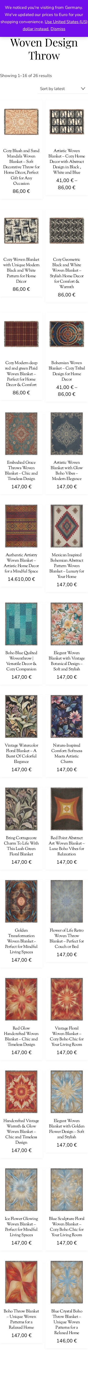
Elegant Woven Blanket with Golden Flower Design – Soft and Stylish (66, 1129)
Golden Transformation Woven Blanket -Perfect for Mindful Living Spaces (21, 941)
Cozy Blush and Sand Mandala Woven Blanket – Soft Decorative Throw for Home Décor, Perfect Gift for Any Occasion (21, 167)
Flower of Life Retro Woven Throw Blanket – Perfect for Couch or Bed (67, 939)
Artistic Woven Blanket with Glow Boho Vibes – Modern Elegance (67, 471)
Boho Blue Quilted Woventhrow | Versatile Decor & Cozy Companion (21, 661)
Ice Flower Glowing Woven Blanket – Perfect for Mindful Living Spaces (21, 1227)
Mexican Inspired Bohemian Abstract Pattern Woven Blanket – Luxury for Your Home (66, 566)
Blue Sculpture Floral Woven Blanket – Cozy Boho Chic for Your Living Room (66, 1227)
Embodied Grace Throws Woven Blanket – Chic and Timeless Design (21, 471)
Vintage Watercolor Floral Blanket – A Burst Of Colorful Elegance (21, 754)
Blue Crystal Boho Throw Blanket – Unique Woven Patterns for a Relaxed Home (66, 1322)
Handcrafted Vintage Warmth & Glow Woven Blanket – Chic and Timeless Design (21, 1131)
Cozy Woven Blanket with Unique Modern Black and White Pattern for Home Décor (21, 270)
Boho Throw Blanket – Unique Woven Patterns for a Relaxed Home (21, 1319)
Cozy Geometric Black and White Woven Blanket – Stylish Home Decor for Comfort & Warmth (67, 273)
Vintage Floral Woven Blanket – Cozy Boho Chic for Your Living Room (66, 1036)
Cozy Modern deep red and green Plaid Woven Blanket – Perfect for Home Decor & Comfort (21, 373)
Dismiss (58, 29)
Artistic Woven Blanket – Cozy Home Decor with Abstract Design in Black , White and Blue (66, 161)
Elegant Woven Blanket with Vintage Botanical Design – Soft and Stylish (67, 661)
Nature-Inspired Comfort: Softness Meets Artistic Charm (66, 754)
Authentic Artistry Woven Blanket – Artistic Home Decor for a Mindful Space (21, 563)
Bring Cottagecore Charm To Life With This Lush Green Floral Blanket (21, 846)
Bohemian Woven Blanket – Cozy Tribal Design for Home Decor (67, 371)
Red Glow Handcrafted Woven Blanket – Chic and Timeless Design (21, 1036)
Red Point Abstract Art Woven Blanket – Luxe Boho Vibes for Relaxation (67, 846)
